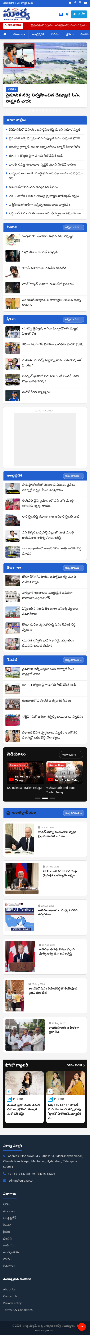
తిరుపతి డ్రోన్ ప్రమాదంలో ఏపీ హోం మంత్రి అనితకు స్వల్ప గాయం (48, 503)
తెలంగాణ (19, 34)
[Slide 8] (53, 110)
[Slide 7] (50, 110)
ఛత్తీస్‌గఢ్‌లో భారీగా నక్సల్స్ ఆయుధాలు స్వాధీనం (39, 205)
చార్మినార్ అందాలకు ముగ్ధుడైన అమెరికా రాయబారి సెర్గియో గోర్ (45, 176)
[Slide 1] (30, 110)
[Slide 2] (33, 110)
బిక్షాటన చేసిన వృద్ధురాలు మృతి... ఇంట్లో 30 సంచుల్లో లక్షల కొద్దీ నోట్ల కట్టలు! (49, 735)
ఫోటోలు (8, 1260)
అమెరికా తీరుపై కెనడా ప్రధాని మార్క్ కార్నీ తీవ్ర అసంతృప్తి (57, 952)
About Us (9, 1290)
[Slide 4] (40, 110)
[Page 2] (45, 798)
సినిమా (55, 34)
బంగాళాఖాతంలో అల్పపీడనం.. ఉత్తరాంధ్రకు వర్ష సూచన (51, 551)
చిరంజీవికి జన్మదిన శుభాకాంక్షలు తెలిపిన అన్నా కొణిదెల (51, 303)
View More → (71, 754)
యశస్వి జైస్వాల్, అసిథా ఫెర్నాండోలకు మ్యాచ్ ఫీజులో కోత (44, 147)
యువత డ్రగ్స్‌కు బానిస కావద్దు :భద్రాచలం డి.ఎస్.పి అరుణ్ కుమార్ (48, 643)
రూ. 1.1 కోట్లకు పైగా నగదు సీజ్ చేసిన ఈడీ (36, 156)
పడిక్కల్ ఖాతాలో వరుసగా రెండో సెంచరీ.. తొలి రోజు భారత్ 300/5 (50, 379)
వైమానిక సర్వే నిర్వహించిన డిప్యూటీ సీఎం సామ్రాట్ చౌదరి (44, 139)
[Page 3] (52, 798)
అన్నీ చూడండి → (73, 227)
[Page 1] (38, 798)
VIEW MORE (76, 1066)
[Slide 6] (47, 110)
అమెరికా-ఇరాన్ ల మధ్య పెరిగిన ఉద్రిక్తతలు (57, 913)
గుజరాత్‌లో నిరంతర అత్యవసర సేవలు (33, 187)
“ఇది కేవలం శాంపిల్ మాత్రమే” (40, 253)
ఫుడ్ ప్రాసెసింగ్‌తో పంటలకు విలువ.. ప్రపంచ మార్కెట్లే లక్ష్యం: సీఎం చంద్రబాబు (49, 487)
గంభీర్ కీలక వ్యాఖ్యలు (36, 392)
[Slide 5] (43, 110)
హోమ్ (6, 1205)
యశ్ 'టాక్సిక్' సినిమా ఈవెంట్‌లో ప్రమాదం (48, 284)
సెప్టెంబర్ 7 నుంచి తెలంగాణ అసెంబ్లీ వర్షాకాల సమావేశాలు (45, 214)
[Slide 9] (57, 110)
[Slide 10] (60, 110)
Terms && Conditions (18, 1310)
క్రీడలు (69, 34)
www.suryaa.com (45, 1330)
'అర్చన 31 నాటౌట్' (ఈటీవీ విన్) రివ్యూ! (47, 237)
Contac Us (10, 1297)
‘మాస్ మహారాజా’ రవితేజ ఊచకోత (44, 268)
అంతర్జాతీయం (12, 1253)
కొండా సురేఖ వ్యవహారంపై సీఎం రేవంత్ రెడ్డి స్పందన (49, 627)
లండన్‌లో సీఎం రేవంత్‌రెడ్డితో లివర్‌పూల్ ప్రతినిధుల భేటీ (52, 991)
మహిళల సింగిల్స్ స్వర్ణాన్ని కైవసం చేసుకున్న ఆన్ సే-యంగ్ (52, 363)
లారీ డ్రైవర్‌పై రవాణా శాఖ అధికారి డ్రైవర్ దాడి (50, 517)
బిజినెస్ (7, 1239)
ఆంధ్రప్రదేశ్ (38, 34)
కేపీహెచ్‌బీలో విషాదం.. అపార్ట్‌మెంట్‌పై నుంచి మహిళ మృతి (45, 130)
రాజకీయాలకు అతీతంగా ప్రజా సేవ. (64, 1030)
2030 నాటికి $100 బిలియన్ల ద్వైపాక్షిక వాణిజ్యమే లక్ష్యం (44, 196)
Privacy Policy (12, 1304)
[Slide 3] (37, 110)
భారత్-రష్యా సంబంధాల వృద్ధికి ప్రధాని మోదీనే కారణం (43, 165)
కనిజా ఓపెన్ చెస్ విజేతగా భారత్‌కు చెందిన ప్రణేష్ (52, 345)
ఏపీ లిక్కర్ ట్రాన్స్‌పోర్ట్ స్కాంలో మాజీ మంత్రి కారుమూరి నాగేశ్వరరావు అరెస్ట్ (48, 535)
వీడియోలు (9, 1266)
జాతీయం (8, 1246)
